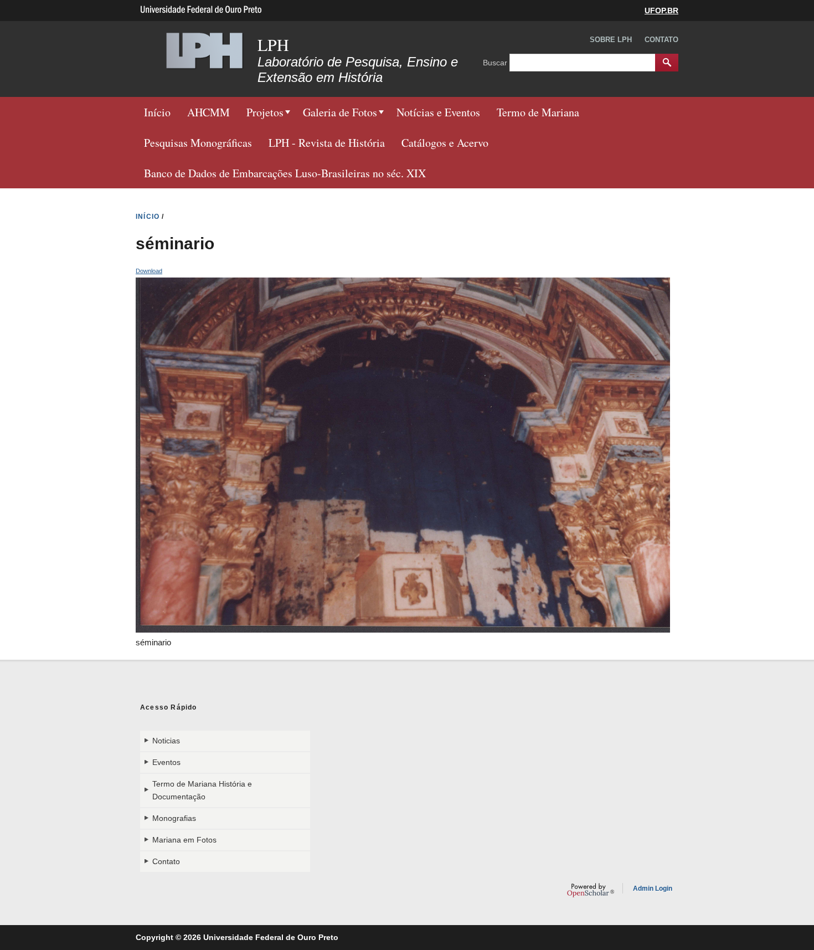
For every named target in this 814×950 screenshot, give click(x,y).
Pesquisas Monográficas (198, 142)
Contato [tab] (166, 861)
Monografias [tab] (174, 818)
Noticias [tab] (166, 740)
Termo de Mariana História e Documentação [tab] (202, 790)
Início (157, 112)
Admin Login (652, 888)
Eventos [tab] (166, 762)
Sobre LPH (611, 39)
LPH (273, 44)
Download (149, 271)
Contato (661, 39)
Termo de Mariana (538, 112)
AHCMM (208, 112)
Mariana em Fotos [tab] (184, 839)
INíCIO (147, 216)
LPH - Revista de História (327, 142)
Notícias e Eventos (438, 112)
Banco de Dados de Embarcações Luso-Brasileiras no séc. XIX (285, 173)
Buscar (496, 62)
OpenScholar (590, 890)
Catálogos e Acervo (444, 142)
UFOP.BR (661, 10)
